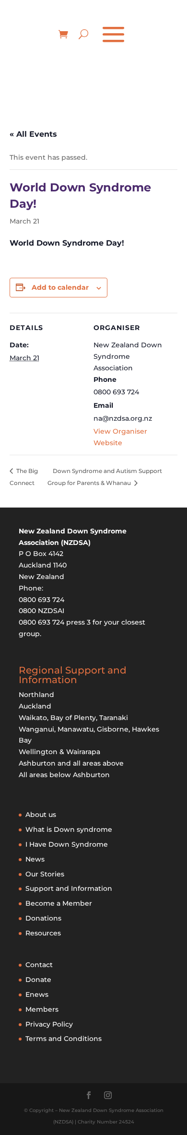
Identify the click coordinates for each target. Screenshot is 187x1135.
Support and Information (68, 888)
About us (40, 814)
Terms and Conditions (63, 1038)
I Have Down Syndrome (66, 844)
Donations (43, 918)
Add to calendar (60, 287)
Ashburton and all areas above (71, 763)
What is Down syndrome (68, 829)
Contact (39, 964)
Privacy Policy (49, 1024)
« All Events (33, 134)
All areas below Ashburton (64, 774)
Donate (38, 979)
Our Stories (44, 874)
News (35, 859)
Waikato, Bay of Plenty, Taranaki (73, 717)
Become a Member (58, 903)
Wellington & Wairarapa (59, 751)
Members (41, 1009)
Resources (43, 933)
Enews (36, 994)
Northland (36, 694)
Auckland (35, 706)
